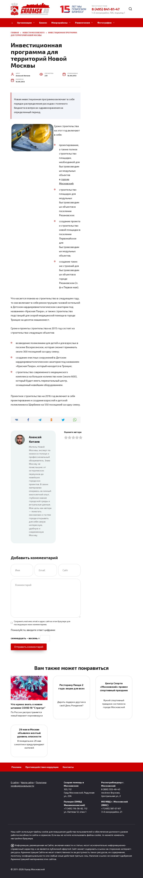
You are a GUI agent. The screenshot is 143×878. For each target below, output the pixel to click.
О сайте (15, 782)
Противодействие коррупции (42, 767)
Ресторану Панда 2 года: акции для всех (71, 686)
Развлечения (82, 22)
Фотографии (104, 22)
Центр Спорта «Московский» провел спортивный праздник (114, 687)
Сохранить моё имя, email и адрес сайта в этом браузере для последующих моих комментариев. (42, 623)
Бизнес (43, 22)
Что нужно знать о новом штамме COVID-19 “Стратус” (28, 706)
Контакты (68, 767)
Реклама (16, 767)
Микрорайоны (59, 22)
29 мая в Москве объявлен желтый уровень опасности (29, 733)
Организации (24, 22)
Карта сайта (27, 782)
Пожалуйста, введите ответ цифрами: (33, 629)
